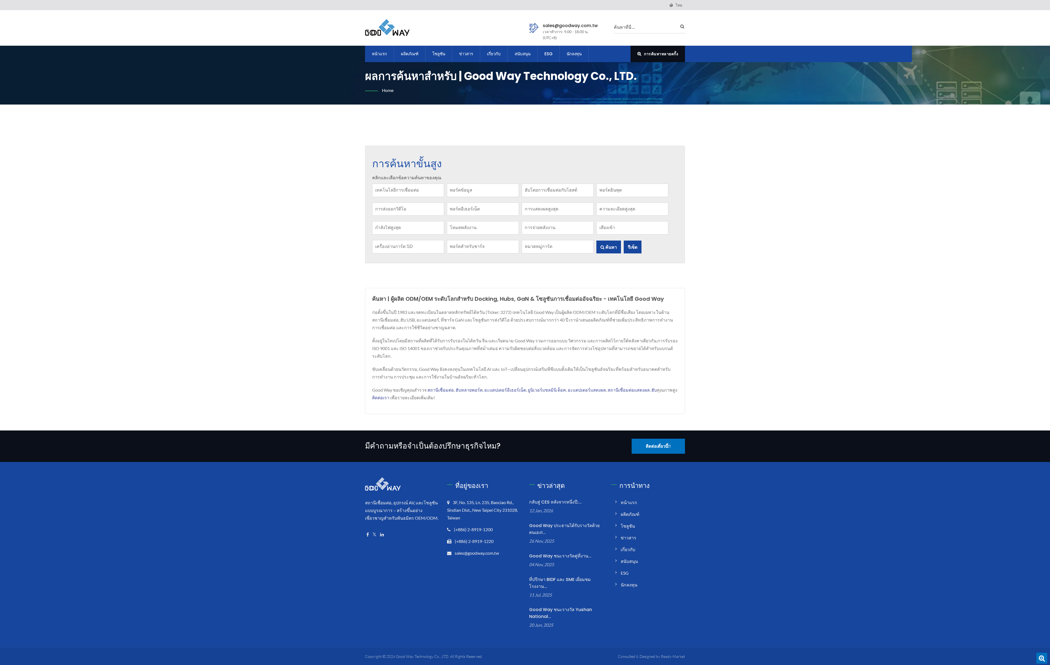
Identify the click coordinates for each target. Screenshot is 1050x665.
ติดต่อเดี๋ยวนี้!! (658, 446)
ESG (548, 54)
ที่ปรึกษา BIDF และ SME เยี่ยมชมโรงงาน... (560, 582)
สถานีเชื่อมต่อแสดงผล (629, 389)
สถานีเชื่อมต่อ (440, 389)
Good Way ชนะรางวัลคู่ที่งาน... (560, 556)
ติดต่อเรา (380, 397)
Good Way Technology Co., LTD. (422, 656)
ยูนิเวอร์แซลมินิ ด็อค (547, 389)
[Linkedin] (382, 534)
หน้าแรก (379, 54)
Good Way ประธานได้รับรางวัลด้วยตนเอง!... (564, 529)
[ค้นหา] (681, 26)
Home (387, 90)
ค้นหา (611, 247)
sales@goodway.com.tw (570, 25)
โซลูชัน (438, 54)
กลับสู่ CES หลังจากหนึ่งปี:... (555, 502)
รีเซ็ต (632, 247)
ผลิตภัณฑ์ (409, 54)
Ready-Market (673, 656)
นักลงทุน (574, 54)
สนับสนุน (522, 54)
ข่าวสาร (466, 54)
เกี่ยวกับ (494, 54)
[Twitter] (374, 534)
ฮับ (654, 389)
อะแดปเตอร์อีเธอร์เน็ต (505, 389)
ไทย (679, 5)
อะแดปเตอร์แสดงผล (587, 389)
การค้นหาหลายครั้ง (660, 53)
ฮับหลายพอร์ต (469, 389)
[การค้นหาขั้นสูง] (1041, 658)
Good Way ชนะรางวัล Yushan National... (560, 613)
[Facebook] (367, 534)
